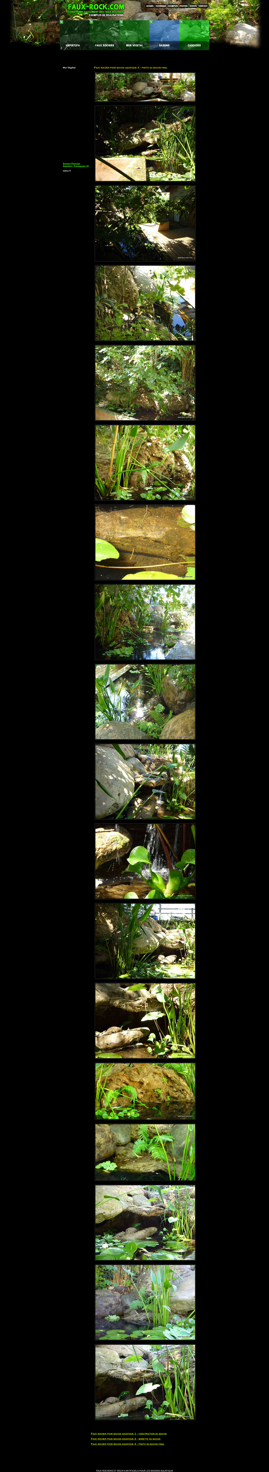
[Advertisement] (134, 57)
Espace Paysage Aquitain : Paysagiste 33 (76, 164)
